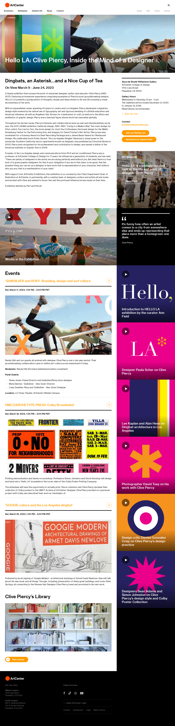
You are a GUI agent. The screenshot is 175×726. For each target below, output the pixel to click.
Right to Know (99, 710)
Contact (66, 710)
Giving (157, 11)
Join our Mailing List (135, 133)
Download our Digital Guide (139, 139)
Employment (78, 710)
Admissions (22, 11)
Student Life (37, 11)
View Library (18, 659)
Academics (8, 11)
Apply (139, 11)
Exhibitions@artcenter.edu (135, 124)
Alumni (167, 11)
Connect (60, 11)
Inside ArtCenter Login (76, 703)
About (49, 11)
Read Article (132, 181)
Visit (148, 11)
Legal (88, 710)
